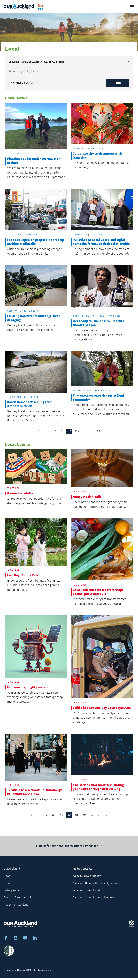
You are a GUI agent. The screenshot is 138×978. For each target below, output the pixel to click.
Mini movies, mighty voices (27, 687)
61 (76, 815)
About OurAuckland (16, 904)
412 (69, 431)
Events (8, 883)
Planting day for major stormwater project (33, 161)
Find (118, 83)
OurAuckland (12, 869)
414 (84, 431)
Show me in (25, 61)
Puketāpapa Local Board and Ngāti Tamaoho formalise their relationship (101, 242)
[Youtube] (25, 938)
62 (84, 815)
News (7, 876)
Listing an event (14, 890)
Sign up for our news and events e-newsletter (67, 846)
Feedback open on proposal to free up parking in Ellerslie (35, 242)
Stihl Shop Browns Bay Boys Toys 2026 (102, 708)
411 (61, 431)
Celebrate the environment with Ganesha (97, 155)
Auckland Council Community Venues (96, 883)
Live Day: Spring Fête (23, 575)
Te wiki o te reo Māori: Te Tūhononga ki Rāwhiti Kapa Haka (34, 792)
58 (54, 815)
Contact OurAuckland (17, 897)
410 (54, 431)
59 (61, 815)
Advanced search (22, 82)
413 (77, 431)
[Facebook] (6, 938)
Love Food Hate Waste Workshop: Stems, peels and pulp (98, 592)
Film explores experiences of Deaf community (98, 397)
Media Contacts (82, 869)
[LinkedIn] (35, 938)
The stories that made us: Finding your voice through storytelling (98, 787)
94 (99, 815)
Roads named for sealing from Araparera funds (29, 404)
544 (99, 431)
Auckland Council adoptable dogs (93, 897)
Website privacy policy (87, 876)
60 (69, 815)
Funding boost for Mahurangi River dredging (33, 318)
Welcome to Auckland (86, 890)
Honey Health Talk (87, 497)
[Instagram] (15, 938)
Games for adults (20, 493)
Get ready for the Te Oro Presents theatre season (98, 323)
